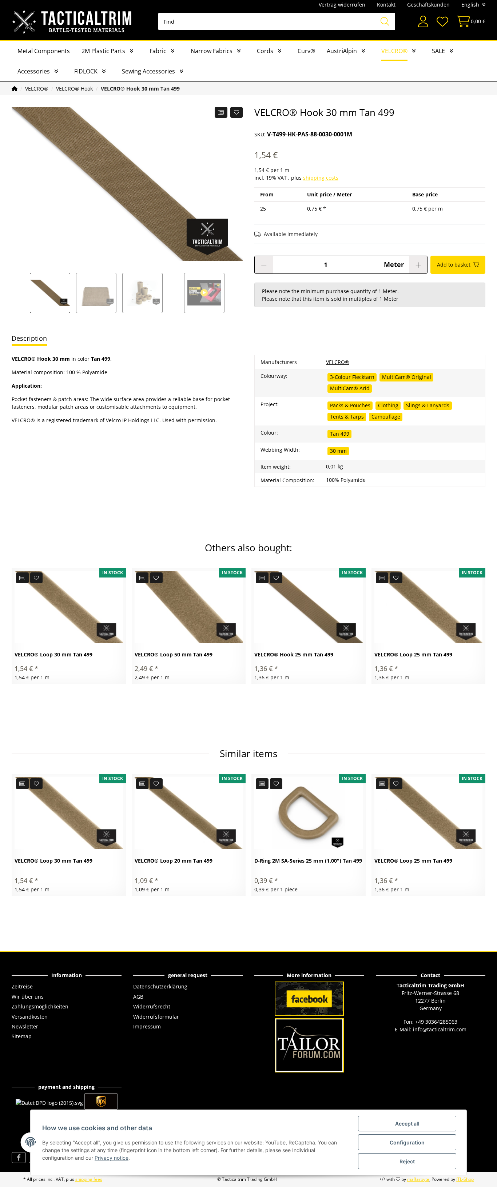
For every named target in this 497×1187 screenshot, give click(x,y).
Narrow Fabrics (211, 51)
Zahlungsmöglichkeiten (40, 1006)
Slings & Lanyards (427, 405)
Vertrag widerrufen (342, 4)
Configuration (407, 1142)
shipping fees (88, 1179)
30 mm (338, 450)
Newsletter (25, 1026)
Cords (265, 51)
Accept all (407, 1123)
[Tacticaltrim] (72, 21)
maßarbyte (418, 1179)
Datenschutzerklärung (160, 986)
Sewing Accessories (148, 71)
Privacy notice (111, 1158)
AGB (138, 996)
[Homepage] (14, 88)
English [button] (470, 4)
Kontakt (386, 4)
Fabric (158, 51)
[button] (423, 22)
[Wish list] (442, 22)
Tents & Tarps (347, 416)
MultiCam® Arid (350, 388)
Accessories (33, 71)
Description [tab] (29, 338)
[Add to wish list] (236, 112)
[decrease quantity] (264, 264)
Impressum (147, 1026)
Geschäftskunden (428, 4)
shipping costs (320, 177)
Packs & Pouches (350, 405)
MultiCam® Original (406, 376)
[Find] (385, 21)
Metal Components (43, 51)
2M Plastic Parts (103, 51)
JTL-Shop (465, 1179)
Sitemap (22, 1036)
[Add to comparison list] (221, 112)
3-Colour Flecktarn (352, 376)
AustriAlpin (342, 51)
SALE (438, 51)
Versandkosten (30, 1016)
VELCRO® (394, 51)
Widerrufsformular (156, 1016)
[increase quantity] (418, 264)
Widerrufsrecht (151, 1006)
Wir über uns (28, 996)
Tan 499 (339, 433)
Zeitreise (22, 986)
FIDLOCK (86, 71)
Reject (407, 1161)
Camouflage (385, 416)
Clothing (388, 405)
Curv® (306, 51)
